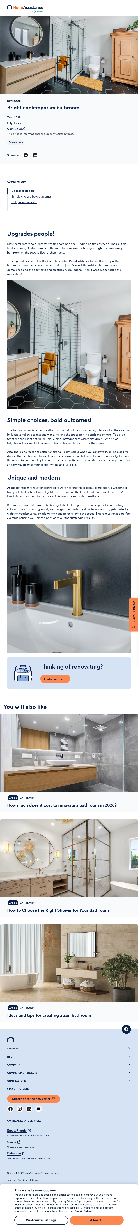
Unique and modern (24, 202)
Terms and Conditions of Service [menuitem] (23, 1180)
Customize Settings (41, 1220)
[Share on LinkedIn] (35, 155)
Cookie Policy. (83, 1210)
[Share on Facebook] (25, 155)
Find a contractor (55, 679)
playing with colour (81, 505)
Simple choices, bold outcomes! (32, 196)
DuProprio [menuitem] (14, 1153)
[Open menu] (124, 8)
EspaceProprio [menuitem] (17, 1130)
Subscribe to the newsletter (31, 1099)
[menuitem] (10, 1039)
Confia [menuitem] (11, 1142)
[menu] (63, 8)
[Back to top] (126, 1029)
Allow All (97, 1220)
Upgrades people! (23, 190)
